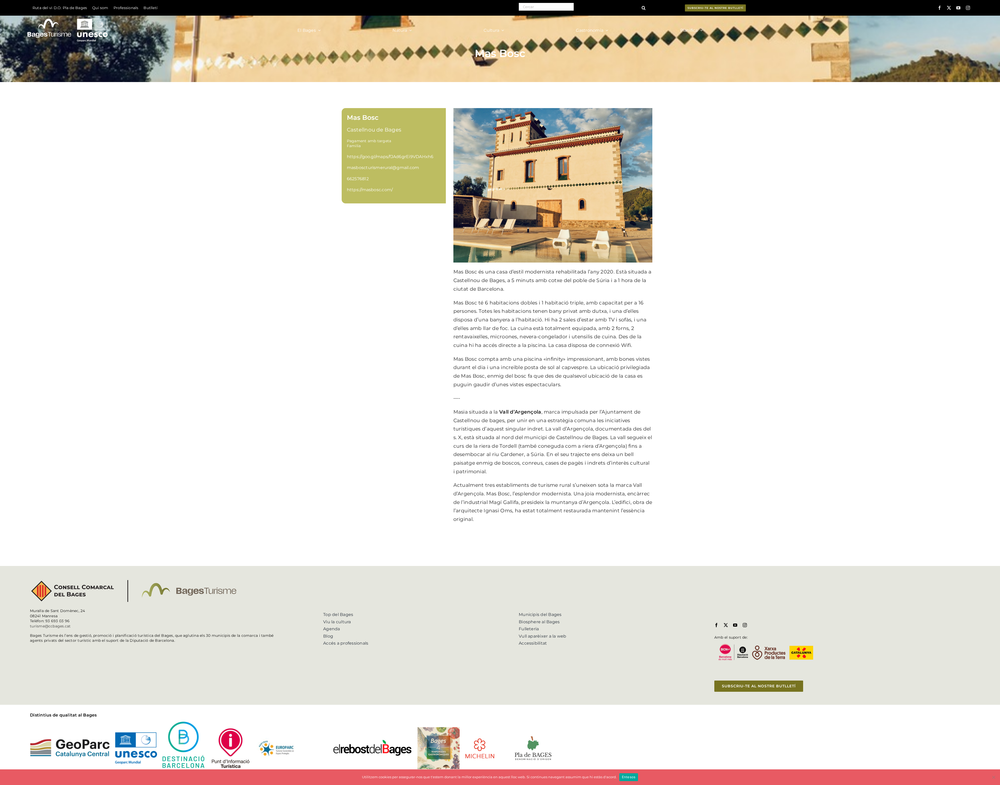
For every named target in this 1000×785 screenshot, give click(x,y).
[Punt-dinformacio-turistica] (231, 729)
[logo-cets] (276, 739)
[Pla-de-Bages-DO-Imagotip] (533, 736)
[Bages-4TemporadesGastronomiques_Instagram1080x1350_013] (438, 729)
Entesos (629, 777)
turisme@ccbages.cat (50, 626)
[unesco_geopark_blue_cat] (136, 734)
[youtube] (958, 8)
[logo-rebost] (373, 741)
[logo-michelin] (480, 739)
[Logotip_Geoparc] (70, 740)
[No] (993, 777)
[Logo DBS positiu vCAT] (183, 723)
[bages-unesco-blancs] (68, 16)
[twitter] (949, 8)
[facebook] (940, 8)
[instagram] (968, 8)
